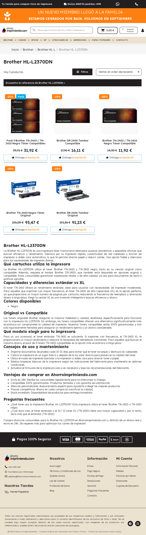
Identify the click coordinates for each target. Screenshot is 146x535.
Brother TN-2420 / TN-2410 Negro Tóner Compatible (119, 142)
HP (45, 40)
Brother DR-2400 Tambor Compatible (72, 142)
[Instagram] (138, 523)
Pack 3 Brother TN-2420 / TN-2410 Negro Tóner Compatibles (25, 142)
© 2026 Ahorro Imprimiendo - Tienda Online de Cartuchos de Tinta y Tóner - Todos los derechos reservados (64, 531)
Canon (22, 40)
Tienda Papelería (19, 491)
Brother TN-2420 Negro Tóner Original (25, 214)
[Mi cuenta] (142, 30)
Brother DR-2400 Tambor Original (72, 214)
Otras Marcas (60, 40)
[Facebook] (130, 523)
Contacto (122, 40)
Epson (35, 40)
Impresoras (80, 40)
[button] (128, 30)
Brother (8, 40)
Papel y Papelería (101, 40)
